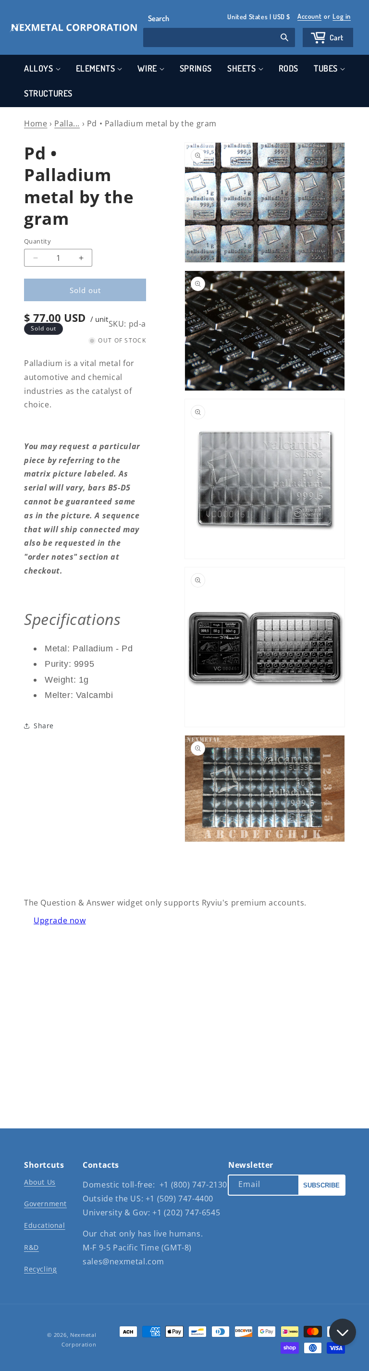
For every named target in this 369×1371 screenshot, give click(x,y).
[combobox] (219, 37)
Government (45, 1203)
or (324, 16)
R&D (31, 1247)
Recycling (40, 1268)
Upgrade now (60, 920)
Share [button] (44, 725)
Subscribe (321, 1185)
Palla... (67, 123)
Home (35, 123)
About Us (40, 1182)
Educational (44, 1225)
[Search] (284, 38)
